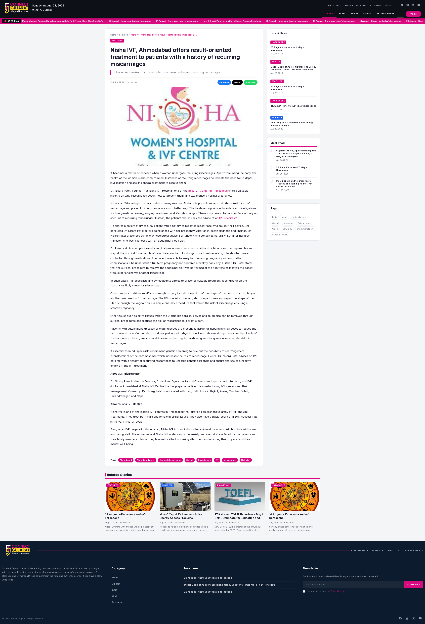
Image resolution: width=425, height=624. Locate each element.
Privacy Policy (383, 5)
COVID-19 (287, 229)
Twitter (237, 82)
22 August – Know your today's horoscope (208, 591)
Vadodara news (279, 234)
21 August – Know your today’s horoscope (169, 21)
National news (299, 217)
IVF (217, 460)
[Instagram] (407, 5)
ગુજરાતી (413, 14)
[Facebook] (401, 5)
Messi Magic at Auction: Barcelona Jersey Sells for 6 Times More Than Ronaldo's (230, 584)
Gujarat (329, 13)
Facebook (224, 82)
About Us (334, 5)
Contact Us (363, 5)
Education (223, 485)
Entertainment (385, 13)
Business (277, 117)
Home (113, 35)
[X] (413, 618)
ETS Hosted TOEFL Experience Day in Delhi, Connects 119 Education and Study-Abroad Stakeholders (239, 518)
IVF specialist (227, 218)
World (354, 13)
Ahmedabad (126, 460)
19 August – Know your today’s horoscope (326, 21)
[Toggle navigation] (400, 14)
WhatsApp (250, 82)
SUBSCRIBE (413, 584)
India (342, 13)
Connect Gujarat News (170, 460)
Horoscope (278, 42)
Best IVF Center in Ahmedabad (208, 190)
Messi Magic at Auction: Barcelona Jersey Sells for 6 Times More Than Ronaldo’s (55, 21)
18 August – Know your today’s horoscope (373, 21)
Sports (367, 13)
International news (306, 229)
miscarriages (230, 460)
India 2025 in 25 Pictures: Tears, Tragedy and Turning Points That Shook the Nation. (294, 183)
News (284, 217)
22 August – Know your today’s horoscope (122, 21)
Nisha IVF (245, 460)
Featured (123, 35)
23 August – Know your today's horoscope (208, 578)
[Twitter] (413, 5)
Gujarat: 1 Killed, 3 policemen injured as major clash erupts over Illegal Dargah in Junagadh (296, 153)
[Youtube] (418, 5)
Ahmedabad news (146, 460)
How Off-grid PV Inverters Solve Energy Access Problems (224, 21)
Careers (348, 5)
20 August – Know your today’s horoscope (279, 21)
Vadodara (288, 223)
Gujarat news (204, 460)
